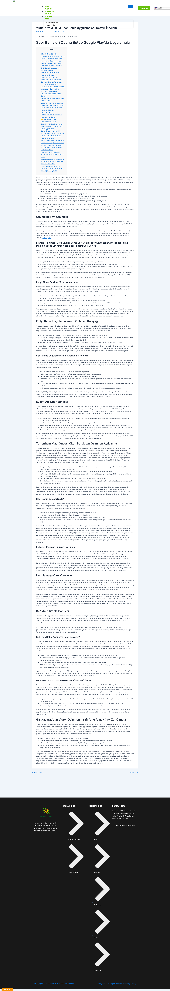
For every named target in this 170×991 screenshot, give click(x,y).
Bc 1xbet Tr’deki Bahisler (49, 91)
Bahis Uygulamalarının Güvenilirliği (52, 159)
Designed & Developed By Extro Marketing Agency (117, 984)
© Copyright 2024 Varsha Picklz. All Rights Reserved (54, 984)
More (47, 19)
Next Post (134, 772)
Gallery (48, 14)
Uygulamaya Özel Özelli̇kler (50, 89)
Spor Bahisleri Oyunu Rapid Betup (52, 133)
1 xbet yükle (46, 238)
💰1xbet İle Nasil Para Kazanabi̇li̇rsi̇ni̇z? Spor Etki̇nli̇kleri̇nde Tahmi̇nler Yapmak (52, 121)
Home (47, 6)
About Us (48, 9)
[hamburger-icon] (130, 6)
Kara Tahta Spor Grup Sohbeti (51, 152)
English (159, 8)
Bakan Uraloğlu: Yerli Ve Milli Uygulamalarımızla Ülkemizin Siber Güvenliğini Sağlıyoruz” (52, 168)
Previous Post (37, 772)
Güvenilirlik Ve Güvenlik (49, 54)
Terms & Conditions (52, 23)
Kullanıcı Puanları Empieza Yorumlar (53, 87)
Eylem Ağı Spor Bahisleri (49, 77)
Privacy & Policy (50, 25)
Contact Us (49, 16)
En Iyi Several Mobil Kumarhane (51, 66)
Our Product (49, 11)
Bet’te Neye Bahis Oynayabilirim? (52, 145)
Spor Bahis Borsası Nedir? (49, 84)
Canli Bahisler (45, 112)
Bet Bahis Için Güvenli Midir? (50, 131)
